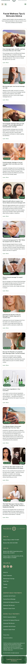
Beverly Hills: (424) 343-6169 (10, 542)
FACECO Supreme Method (9, 617)
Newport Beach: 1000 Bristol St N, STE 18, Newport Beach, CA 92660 (13, 556)
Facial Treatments (7, 575)
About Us (5, 572)
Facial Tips (5, 581)
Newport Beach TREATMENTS (12, 593)
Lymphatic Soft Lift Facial (9, 596)
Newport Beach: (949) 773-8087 (11, 539)
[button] (25, 4)
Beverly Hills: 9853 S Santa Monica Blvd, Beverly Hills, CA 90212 (13, 552)
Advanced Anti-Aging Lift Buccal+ (11, 602)
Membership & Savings (8, 578)
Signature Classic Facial (9, 608)
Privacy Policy (6, 634)
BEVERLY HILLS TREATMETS (11, 614)
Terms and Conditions (8, 637)
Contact (5, 587)
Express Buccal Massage (9, 599)
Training (5, 584)
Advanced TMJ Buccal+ (9, 605)
